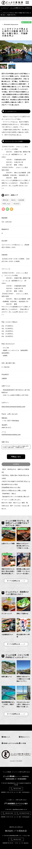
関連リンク (6, 737)
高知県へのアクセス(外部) (8, 743)
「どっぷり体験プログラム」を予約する (20, 7)
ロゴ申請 (23, 743)
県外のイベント (25, 737)
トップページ (4, 7)
